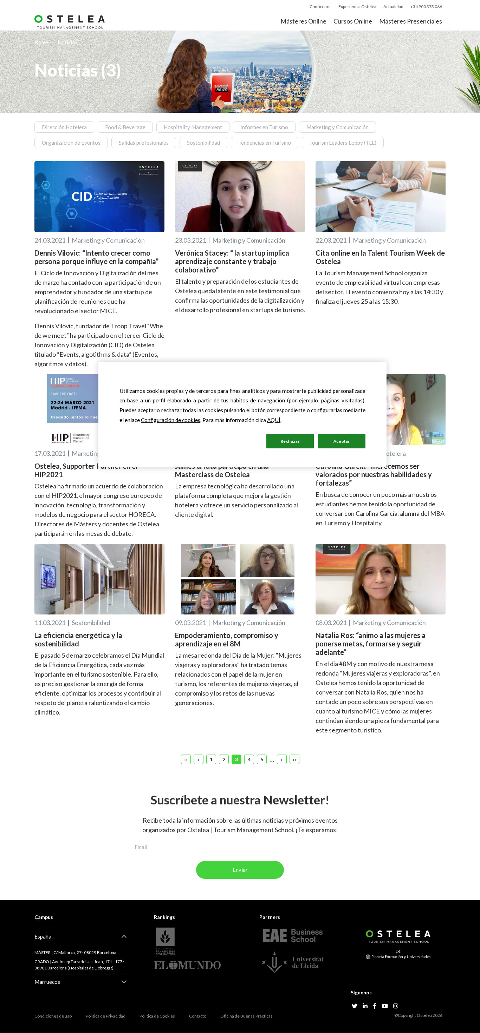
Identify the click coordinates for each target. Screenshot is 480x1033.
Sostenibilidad (203, 142)
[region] (242, 415)
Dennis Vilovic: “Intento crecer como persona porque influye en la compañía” (96, 257)
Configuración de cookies (219, 441)
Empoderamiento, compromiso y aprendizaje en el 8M (226, 639)
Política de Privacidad (105, 1016)
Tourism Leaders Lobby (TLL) (342, 142)
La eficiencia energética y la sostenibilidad (78, 639)
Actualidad (393, 6)
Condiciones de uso (53, 1016)
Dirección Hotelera (64, 127)
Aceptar (341, 441)
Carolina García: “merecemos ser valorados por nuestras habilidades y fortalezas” (374, 474)
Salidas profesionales (144, 142)
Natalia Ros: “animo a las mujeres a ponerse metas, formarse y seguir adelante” (371, 643)
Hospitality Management (193, 127)
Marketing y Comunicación (337, 127)
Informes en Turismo (264, 127)
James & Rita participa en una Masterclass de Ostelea (222, 470)
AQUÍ (273, 420)
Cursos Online (352, 21)
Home (41, 42)
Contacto (197, 1016)
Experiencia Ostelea (357, 6)
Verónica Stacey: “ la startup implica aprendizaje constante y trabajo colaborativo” (232, 261)
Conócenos (320, 6)
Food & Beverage (125, 127)
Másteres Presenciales (410, 21)
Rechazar (290, 441)
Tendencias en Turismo (264, 142)
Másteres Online (303, 21)
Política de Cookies (157, 1016)
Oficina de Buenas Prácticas (246, 1016)
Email (141, 847)
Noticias (67, 42)
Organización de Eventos (71, 142)
